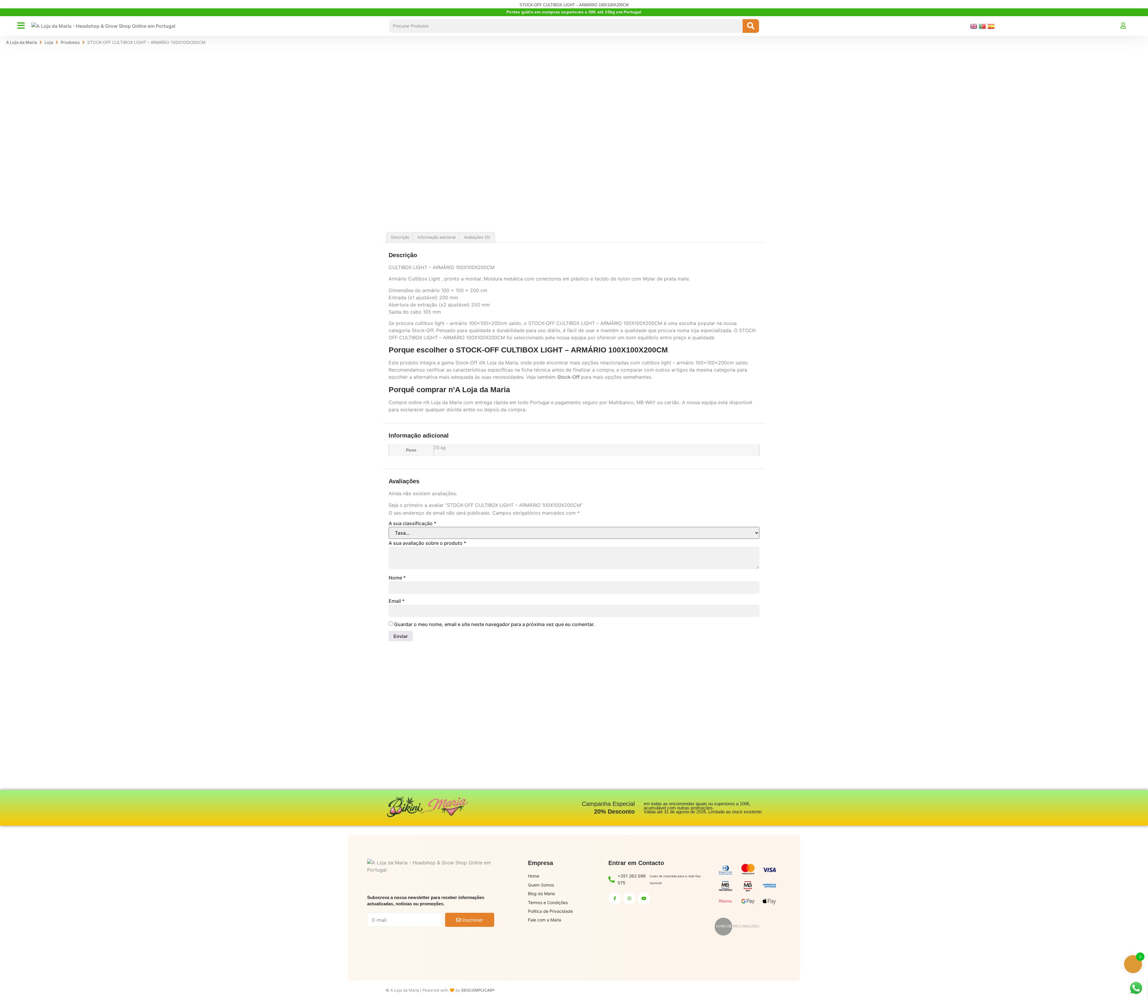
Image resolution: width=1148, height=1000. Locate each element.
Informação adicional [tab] (437, 237)
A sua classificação (412, 523)
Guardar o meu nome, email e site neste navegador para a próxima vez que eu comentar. (494, 624)
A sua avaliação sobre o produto (427, 543)
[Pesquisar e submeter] (751, 26)
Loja (49, 42)
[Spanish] (991, 26)
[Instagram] (629, 898)
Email (396, 601)
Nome (397, 578)
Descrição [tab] (400, 237)
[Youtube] (644, 898)
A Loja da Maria (21, 42)
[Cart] (1133, 26)
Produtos (70, 42)
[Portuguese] (983, 26)
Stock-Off (568, 377)
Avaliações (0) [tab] (477, 237)
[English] (974, 26)
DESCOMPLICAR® (478, 990)
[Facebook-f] (614, 898)
